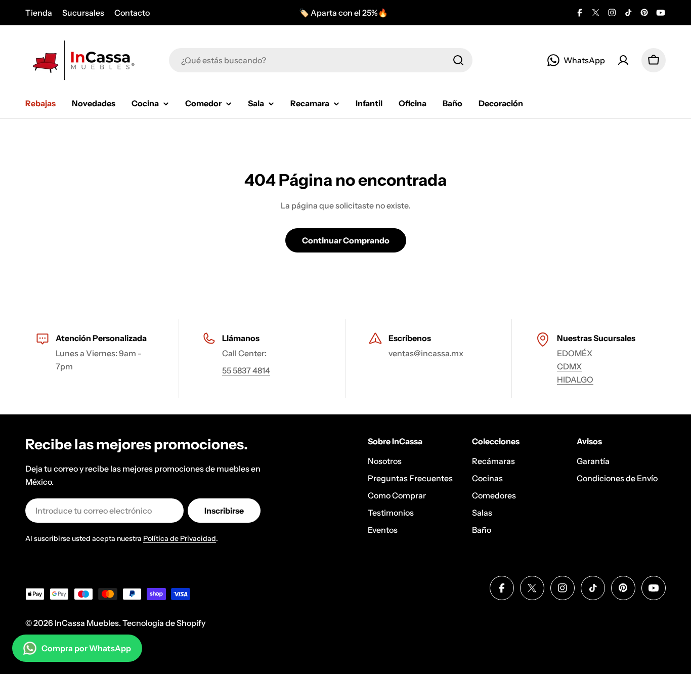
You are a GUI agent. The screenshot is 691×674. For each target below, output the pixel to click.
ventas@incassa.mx (425, 353)
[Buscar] (458, 60)
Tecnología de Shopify (163, 623)
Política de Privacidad (179, 538)
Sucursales (83, 13)
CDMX (569, 366)
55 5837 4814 (246, 370)
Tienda (38, 13)
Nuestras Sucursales (596, 338)
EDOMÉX (574, 353)
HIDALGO (575, 379)
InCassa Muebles (87, 623)
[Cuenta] (623, 60)
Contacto (132, 13)
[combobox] (320, 60)
